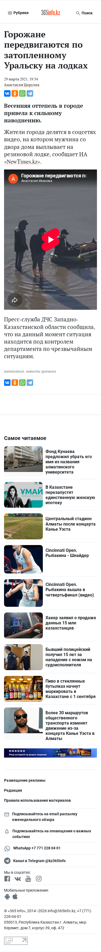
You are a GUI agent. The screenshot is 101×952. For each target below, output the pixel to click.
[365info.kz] (50, 13)
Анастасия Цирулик (22, 84)
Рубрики (21, 13)
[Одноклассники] (15, 93)
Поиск (87, 13)
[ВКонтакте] (7, 93)
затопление (14, 371)
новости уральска (41, 371)
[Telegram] (30, 93)
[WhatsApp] (22, 93)
